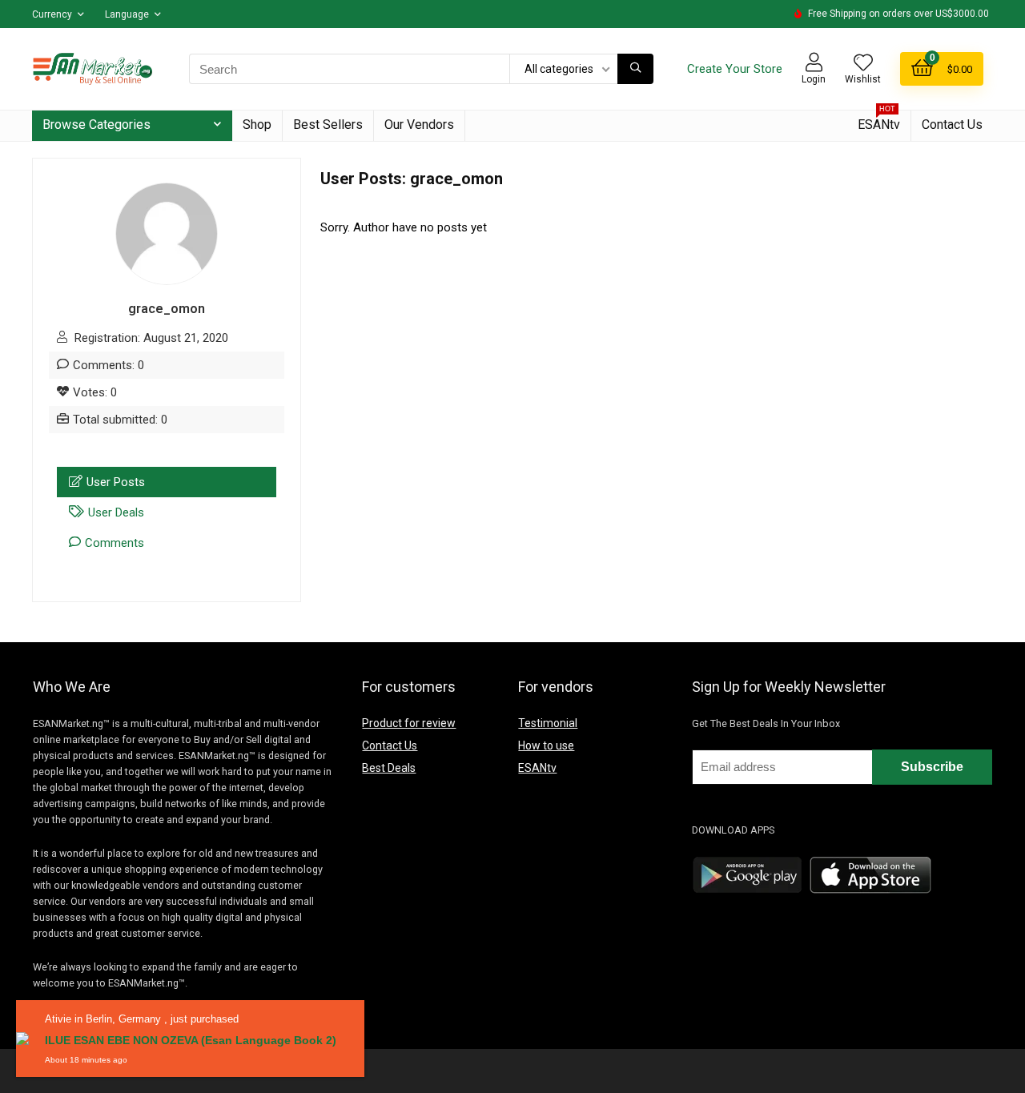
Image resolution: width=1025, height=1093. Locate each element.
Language (127, 14)
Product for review (409, 723)
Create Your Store (734, 69)
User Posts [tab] (115, 482)
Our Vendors (419, 124)
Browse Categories (96, 124)
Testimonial (547, 723)
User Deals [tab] (116, 512)
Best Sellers (328, 124)
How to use (546, 745)
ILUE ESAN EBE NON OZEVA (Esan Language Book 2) (190, 1040)
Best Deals (389, 767)
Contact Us (952, 124)
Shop (257, 124)
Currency (52, 14)
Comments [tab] (114, 543)
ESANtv (879, 121)
